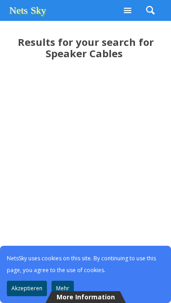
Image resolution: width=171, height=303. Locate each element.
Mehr (62, 288)
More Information (86, 297)
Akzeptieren (26, 288)
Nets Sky (27, 10)
